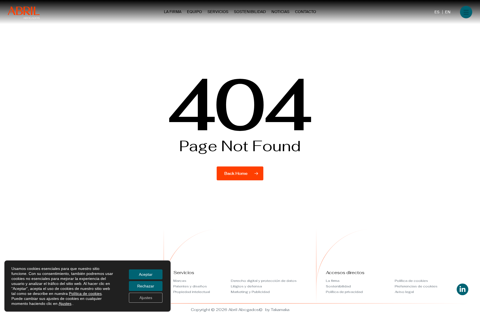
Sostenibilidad (338, 286)
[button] (466, 12)
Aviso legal (404, 292)
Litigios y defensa (246, 286)
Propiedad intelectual (191, 292)
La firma (332, 281)
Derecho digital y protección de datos (264, 281)
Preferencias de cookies (416, 286)
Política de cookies (411, 281)
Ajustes (65, 303)
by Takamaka (277, 309)
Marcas (179, 281)
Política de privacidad (344, 292)
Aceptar (145, 274)
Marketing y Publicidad (250, 292)
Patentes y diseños (190, 286)
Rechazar (145, 286)
